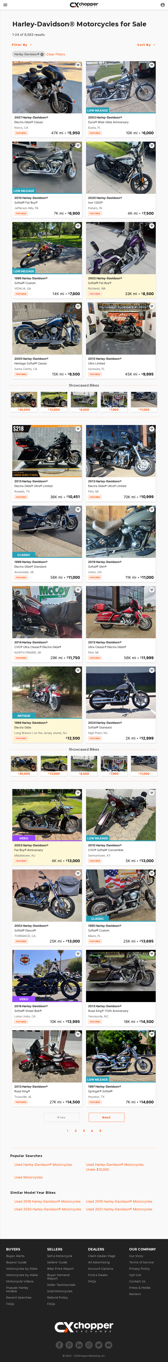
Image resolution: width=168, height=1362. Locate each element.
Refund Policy (57, 1297)
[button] (26, 54)
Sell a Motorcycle (59, 1256)
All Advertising (99, 1262)
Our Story (136, 1256)
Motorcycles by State (21, 1269)
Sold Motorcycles (60, 1291)
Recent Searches (19, 1297)
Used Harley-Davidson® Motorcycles (43, 1164)
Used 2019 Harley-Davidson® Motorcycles (119, 1201)
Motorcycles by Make (22, 1275)
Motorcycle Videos (20, 1281)
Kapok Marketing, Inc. (93, 1355)
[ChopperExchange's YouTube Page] (108, 1345)
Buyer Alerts (15, 1256)
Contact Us (137, 1281)
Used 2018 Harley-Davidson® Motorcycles (47, 1201)
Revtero (135, 1294)
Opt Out (135, 1275)
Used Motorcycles (28, 1177)
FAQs (10, 1304)
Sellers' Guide (57, 1262)
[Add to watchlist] (78, 65)
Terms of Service (141, 1262)
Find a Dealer (98, 1275)
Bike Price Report (60, 1269)
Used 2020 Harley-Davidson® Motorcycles (47, 1209)
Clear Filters (55, 54)
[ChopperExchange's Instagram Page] (89, 1345)
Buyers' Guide (16, 1262)
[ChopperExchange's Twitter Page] (98, 1345)
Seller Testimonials (61, 1285)
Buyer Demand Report (58, 1276)
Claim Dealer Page (101, 1256)
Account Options (100, 1269)
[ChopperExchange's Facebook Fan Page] (59, 1345)
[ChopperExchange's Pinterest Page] (69, 1345)
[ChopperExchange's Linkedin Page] (79, 1345)
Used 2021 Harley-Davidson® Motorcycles (119, 1209)
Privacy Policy (139, 1269)
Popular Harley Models (17, 1289)
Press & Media (139, 1288)
